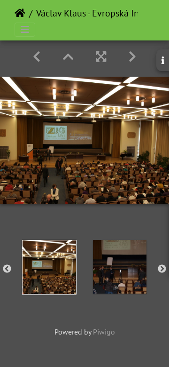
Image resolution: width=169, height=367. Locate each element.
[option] (49, 267)
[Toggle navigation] (25, 30)
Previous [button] (7, 269)
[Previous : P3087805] (37, 56)
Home (20, 13)
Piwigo (104, 331)
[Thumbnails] (68, 56)
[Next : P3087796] (132, 56)
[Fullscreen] (100, 56)
